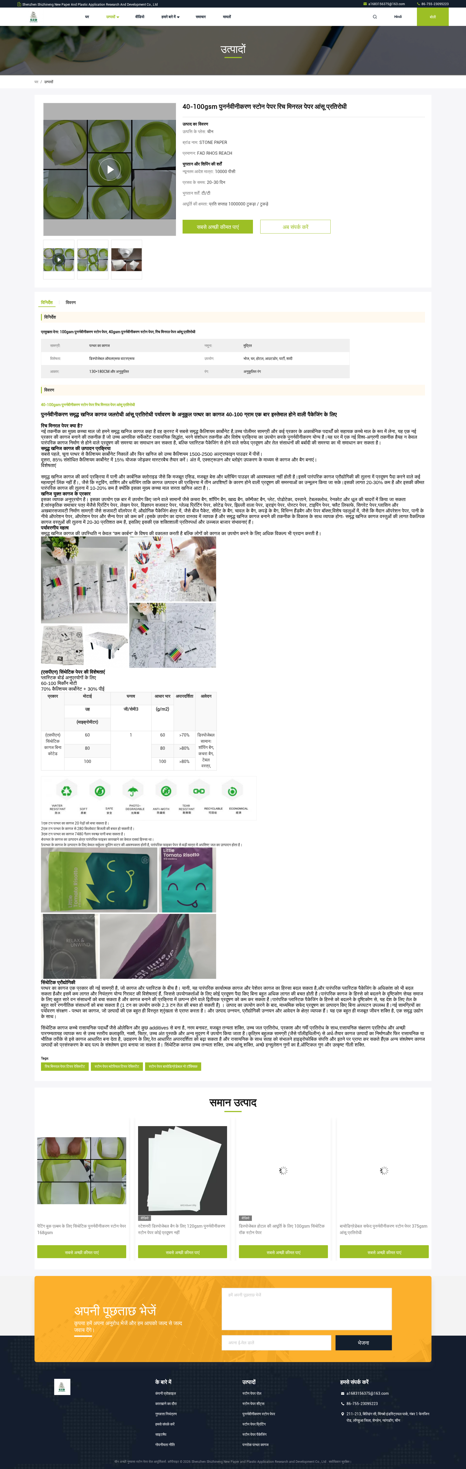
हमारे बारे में (169, 17)
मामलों (227, 17)
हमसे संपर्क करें (164, 1424)
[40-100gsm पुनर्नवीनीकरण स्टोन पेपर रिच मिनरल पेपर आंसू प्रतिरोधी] (109, 169)
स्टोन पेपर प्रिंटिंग (254, 1424)
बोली (433, 16)
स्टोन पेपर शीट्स (253, 1404)
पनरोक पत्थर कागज (255, 1445)
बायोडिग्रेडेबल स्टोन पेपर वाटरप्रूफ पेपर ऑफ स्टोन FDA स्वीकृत (380, 1229)
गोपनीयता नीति (165, 1445)
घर (87, 17)
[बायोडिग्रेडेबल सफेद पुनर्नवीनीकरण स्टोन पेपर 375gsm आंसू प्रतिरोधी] (283, 1170)
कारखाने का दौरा (166, 1404)
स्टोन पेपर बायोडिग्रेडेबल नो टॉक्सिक (173, 1066)
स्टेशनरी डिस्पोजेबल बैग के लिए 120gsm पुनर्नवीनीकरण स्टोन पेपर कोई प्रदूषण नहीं (80, 1229)
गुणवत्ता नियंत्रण (166, 1414)
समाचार (201, 17)
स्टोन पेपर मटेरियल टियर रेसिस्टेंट (117, 1066)
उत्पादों (111, 17)
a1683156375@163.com (387, 4)
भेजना (363, 1342)
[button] (44, 1183)
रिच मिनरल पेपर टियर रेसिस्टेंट (65, 1066)
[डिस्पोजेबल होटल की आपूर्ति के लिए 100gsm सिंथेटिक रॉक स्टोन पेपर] (182, 1170)
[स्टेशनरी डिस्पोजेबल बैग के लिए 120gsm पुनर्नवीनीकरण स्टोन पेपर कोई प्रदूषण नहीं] (81, 1170)
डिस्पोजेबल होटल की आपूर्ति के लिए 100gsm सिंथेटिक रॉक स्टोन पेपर (181, 1229)
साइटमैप (160, 1434)
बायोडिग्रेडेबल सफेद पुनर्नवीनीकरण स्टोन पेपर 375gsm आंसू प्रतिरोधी (283, 1229)
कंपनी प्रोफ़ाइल (165, 1393)
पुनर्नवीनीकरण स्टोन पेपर (258, 1414)
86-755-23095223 (435, 4)
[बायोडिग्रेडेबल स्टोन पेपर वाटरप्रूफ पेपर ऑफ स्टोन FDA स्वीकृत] (384, 1170)
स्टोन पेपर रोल (251, 1393)
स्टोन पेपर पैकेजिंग (254, 1434)
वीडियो (139, 17)
